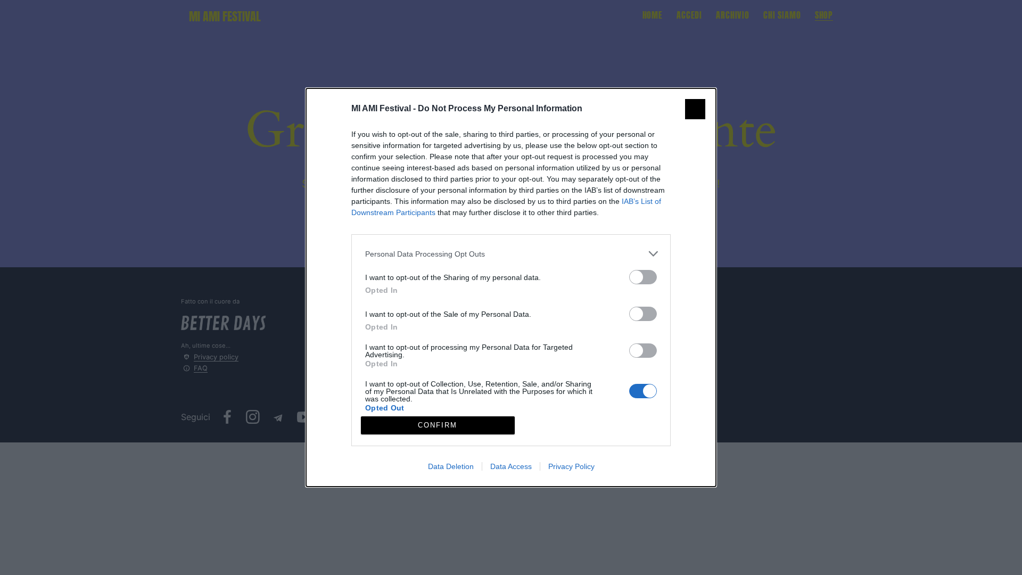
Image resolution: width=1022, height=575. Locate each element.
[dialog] (511, 287)
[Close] (695, 109)
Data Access (511, 466)
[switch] (643, 277)
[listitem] (511, 253)
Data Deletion (451, 466)
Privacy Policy (571, 466)
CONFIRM (437, 425)
